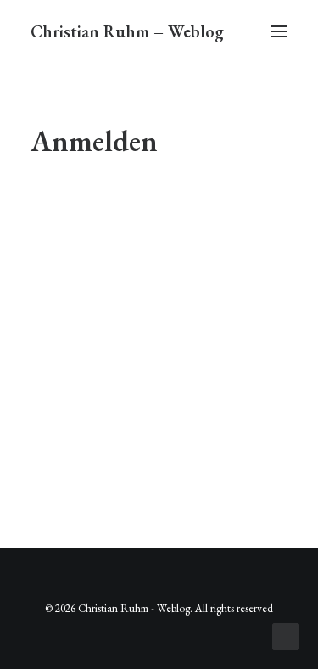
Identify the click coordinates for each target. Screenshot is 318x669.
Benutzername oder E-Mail (108, 206)
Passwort (60, 278)
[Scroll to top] (285, 635)
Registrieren (225, 401)
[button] (279, 31)
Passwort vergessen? (159, 451)
